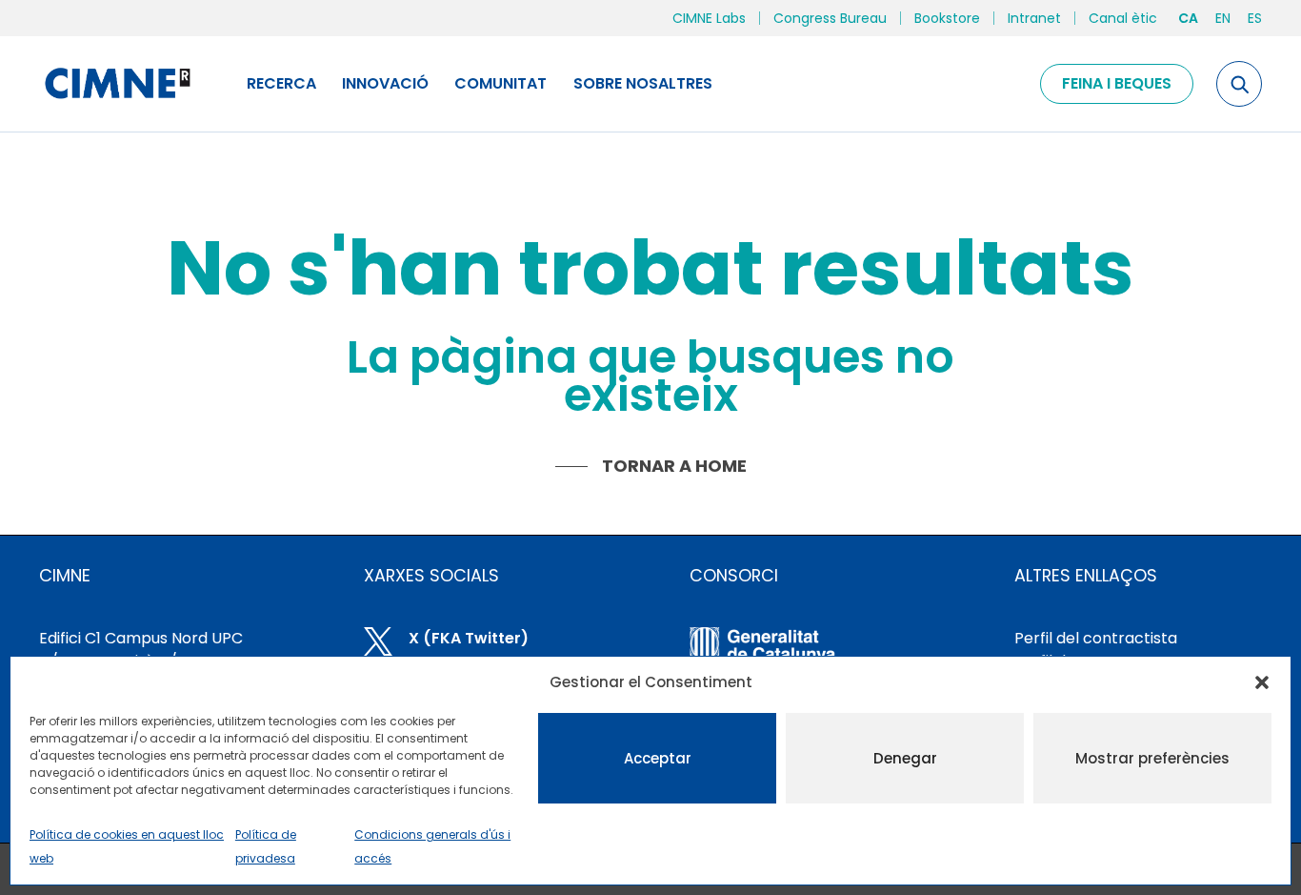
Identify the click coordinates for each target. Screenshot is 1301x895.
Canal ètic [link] (1123, 18)
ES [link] (1255, 18)
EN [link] (1223, 18)
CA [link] (1188, 18)
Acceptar (657, 758)
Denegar (905, 758)
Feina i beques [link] (1116, 83)
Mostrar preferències (1152, 758)
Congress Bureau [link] (830, 18)
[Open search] (1239, 84)
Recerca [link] (281, 83)
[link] (116, 84)
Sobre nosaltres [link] (642, 83)
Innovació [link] (385, 83)
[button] (1261, 682)
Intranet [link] (1034, 18)
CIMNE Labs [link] (709, 18)
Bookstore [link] (947, 18)
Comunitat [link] (500, 83)
